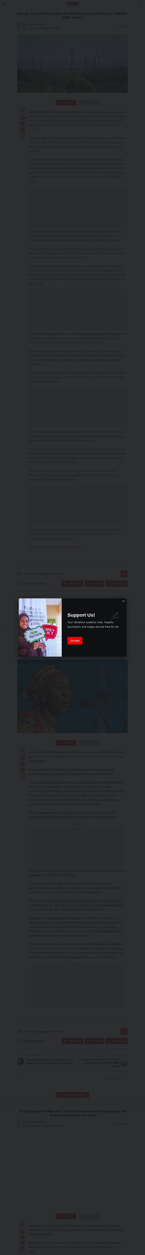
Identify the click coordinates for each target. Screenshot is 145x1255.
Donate (74, 640)
